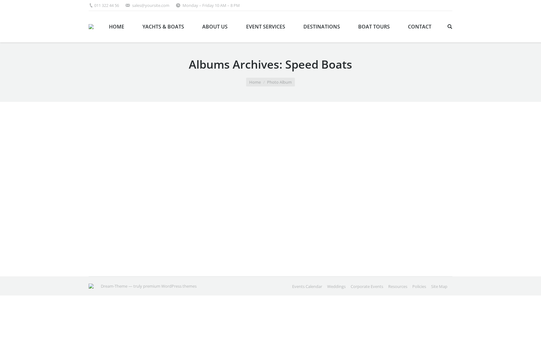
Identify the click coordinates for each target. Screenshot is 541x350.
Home (255, 82)
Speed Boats (113, 230)
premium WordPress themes (170, 286)
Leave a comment (140, 251)
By (200, 251)
